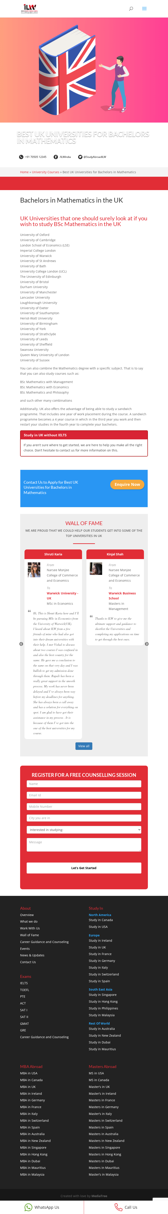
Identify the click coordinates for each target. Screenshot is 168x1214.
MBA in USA (28, 1073)
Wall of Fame (29, 935)
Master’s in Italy (100, 1114)
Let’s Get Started (83, 868)
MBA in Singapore (33, 1147)
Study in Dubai (99, 1042)
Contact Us (28, 962)
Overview (27, 915)
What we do (28, 921)
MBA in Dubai (30, 1161)
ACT (23, 1003)
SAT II (24, 1017)
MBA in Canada (31, 1080)
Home (24, 172)
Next (147, 644)
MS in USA (96, 1073)
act (57, 686)
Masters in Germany (104, 1107)
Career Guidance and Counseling (44, 942)
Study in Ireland (100, 940)
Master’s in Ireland (102, 1093)
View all (83, 746)
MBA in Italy (29, 1114)
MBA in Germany (32, 1100)
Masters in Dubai (101, 1161)
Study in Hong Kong (103, 1001)
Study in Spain (99, 981)
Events (25, 949)
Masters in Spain (101, 1127)
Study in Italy (98, 967)
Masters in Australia (103, 1134)
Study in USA (98, 927)
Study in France (100, 954)
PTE (22, 996)
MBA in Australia (32, 1134)
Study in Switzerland (104, 974)
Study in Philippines (103, 1008)
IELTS (24, 983)
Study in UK (97, 947)
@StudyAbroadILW (95, 157)
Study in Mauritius (102, 1049)
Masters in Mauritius (104, 1168)
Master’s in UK (99, 1087)
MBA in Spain (30, 1127)
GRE (23, 1030)
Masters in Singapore (104, 1147)
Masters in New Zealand (106, 1141)
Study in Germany (102, 961)
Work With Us (30, 928)
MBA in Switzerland (34, 1120)
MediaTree (99, 1196)
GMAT (24, 1023)
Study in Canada (101, 920)
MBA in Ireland (31, 1093)
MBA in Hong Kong (33, 1154)
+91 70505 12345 (35, 157)
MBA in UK (28, 1087)
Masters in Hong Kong (105, 1154)
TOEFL (24, 990)
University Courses (45, 172)
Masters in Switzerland (105, 1120)
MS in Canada (99, 1080)
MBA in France (30, 1107)
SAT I (23, 1010)
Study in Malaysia (102, 1015)
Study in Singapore (103, 995)
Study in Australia (102, 1029)
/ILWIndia (65, 157)
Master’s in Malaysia (104, 1174)
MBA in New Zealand (35, 1141)
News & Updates (32, 955)
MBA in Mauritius (33, 1168)
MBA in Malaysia (32, 1174)
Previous (21, 644)
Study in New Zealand (105, 1035)
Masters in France (102, 1100)
